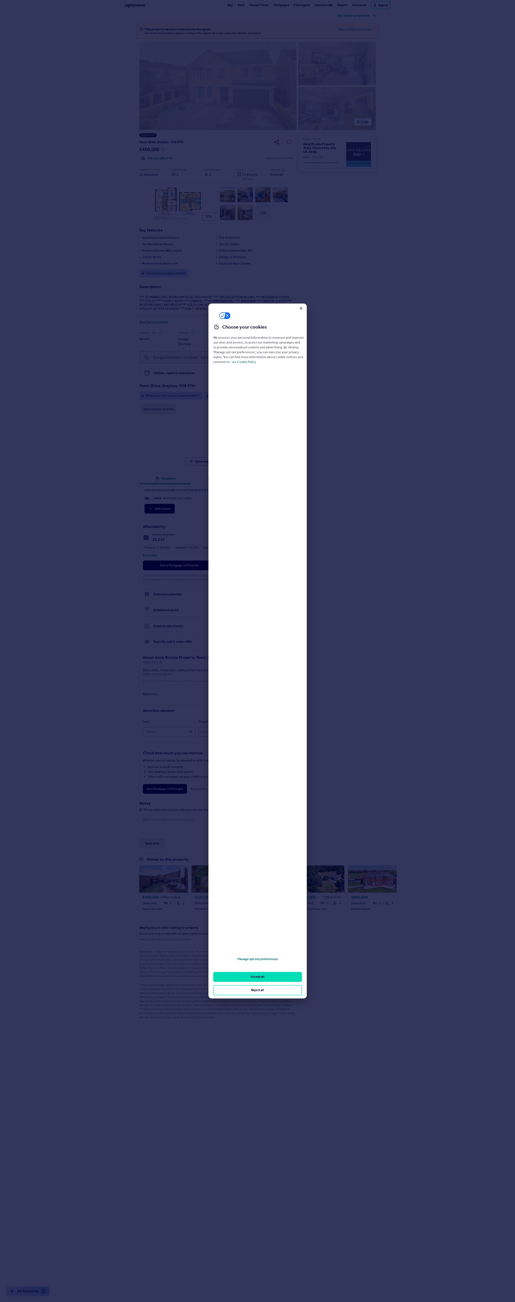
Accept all (257, 977)
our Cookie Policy (244, 362)
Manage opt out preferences (257, 959)
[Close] (301, 308)
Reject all (257, 990)
